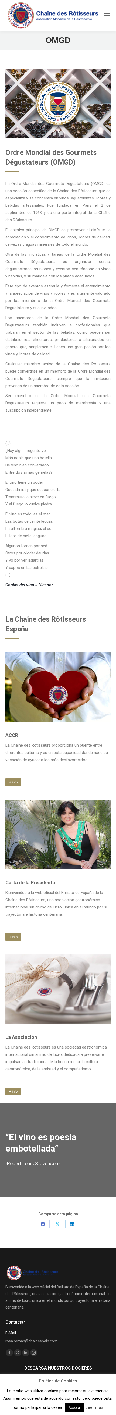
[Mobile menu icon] (107, 15)
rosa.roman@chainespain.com (31, 1341)
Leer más (94, 1407)
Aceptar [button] (75, 1408)
